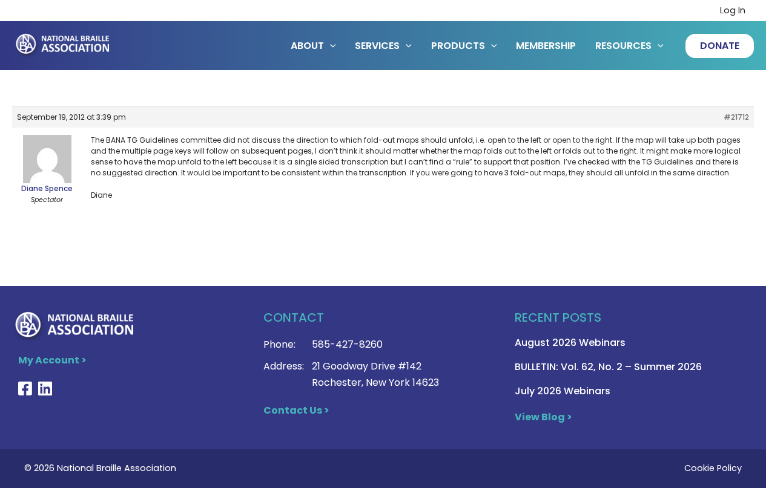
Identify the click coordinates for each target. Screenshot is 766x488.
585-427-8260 (347, 344)
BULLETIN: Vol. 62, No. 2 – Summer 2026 (608, 367)
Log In (732, 10)
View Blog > (543, 417)
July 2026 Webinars (562, 391)
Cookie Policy (713, 468)
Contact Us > (296, 410)
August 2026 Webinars (570, 343)
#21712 (736, 117)
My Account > (52, 360)
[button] (719, 46)
